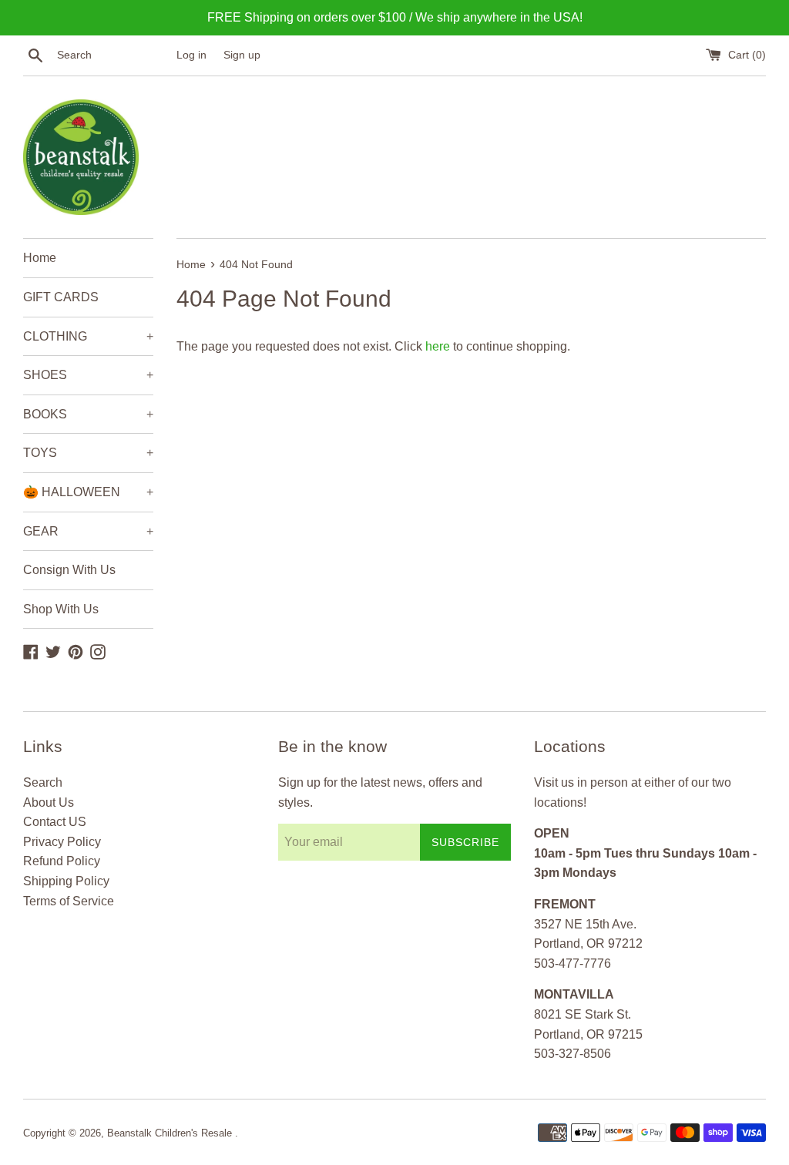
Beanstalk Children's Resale (171, 1133)
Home (39, 257)
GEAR (88, 531)
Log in (191, 55)
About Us (48, 802)
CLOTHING (88, 336)
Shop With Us (61, 609)
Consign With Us (69, 569)
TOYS (88, 452)
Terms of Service (68, 901)
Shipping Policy (66, 881)
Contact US (54, 821)
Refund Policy (61, 861)
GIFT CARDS (61, 297)
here (437, 346)
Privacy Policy (62, 841)
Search (42, 782)
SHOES (88, 374)
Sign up (241, 55)
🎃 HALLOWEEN (88, 492)
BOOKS (88, 414)
